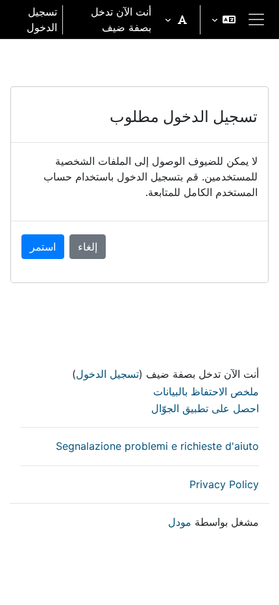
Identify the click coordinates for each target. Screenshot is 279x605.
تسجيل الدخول (42, 19)
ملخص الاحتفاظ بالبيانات (206, 391)
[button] (223, 19)
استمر (43, 246)
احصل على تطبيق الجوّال (205, 408)
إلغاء (87, 246)
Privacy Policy (224, 484)
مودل (179, 521)
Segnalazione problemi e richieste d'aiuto (157, 445)
